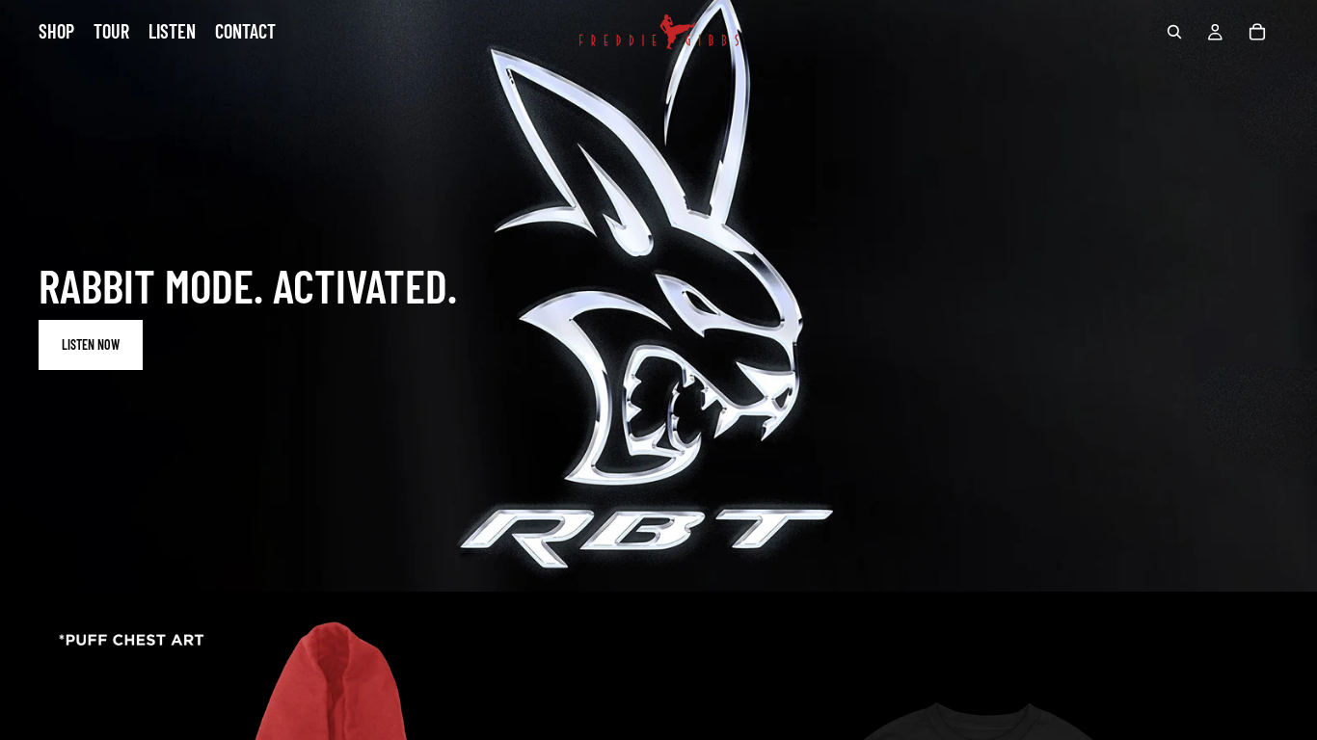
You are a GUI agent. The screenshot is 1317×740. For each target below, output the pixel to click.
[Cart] (1257, 32)
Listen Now (91, 344)
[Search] (1174, 32)
